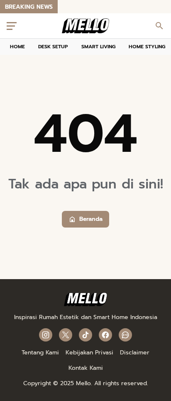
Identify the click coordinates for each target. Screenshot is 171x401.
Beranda (91, 219)
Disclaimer (134, 352)
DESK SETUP (53, 46)
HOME (17, 46)
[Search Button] (159, 25)
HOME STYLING (147, 46)
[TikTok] (85, 335)
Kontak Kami (85, 368)
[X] (65, 335)
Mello (83, 383)
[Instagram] (45, 335)
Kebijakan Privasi (89, 352)
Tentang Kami (40, 352)
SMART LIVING (98, 46)
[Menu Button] (11, 25)
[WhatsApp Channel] (125, 335)
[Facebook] (105, 335)
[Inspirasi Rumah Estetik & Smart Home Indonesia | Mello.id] (86, 25)
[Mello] (85, 304)
